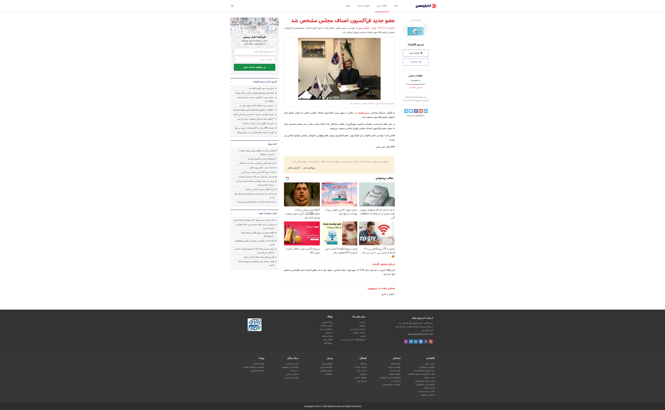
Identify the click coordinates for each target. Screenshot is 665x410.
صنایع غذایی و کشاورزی (425, 384)
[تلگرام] (411, 341)
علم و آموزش (396, 363)
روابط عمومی (327, 322)
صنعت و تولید (429, 377)
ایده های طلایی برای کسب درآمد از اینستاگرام (257, 163)
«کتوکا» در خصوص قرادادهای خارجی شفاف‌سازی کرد (253, 110)
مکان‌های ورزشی (326, 367)
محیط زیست (396, 381)
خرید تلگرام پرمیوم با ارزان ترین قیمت (259, 189)
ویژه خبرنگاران (327, 336)
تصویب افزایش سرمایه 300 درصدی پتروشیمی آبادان (253, 114)
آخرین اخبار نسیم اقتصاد (265, 82)
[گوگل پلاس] (431, 341)
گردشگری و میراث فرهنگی (390, 377)
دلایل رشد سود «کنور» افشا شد (261, 88)
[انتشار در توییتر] (411, 111)
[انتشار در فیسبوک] (416, 111)
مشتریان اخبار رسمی (357, 329)
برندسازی (328, 332)
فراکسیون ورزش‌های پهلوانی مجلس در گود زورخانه (254, 93)
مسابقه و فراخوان (257, 370)
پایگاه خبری (381, 6)
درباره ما (362, 322)
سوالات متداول (359, 332)
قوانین (362, 336)
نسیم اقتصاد (415, 44)
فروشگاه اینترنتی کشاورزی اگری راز (261, 158)
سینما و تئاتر (362, 370)
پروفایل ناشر (309, 168)
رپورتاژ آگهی (328, 343)
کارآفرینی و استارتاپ (427, 367)
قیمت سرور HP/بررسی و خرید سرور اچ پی (257, 172)
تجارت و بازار (430, 363)
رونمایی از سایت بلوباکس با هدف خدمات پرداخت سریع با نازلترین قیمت (255, 183)
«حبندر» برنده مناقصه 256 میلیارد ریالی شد (256, 105)
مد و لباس (294, 370)
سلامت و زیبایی (292, 363)
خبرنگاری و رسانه (325, 329)
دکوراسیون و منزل (291, 377)
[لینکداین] (416, 341)
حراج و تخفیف (258, 363)
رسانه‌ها (364, 363)
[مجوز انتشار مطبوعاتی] (254, 325)
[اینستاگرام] (406, 341)
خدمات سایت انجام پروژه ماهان (262, 167)
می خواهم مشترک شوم (254, 67)
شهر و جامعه (396, 370)
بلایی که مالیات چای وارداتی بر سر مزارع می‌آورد (255, 132)
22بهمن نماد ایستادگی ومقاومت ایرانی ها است (255, 119)
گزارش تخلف (293, 168)
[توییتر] (421, 341)
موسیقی (363, 374)
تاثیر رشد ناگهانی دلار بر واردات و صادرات (258, 123)
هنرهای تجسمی (360, 377)
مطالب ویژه (328, 339)
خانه (396, 6)
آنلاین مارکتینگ (326, 325)
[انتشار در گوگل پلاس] (421, 111)
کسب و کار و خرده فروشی (425, 381)
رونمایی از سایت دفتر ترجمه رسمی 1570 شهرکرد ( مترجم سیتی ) (255, 226)
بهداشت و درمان (394, 367)
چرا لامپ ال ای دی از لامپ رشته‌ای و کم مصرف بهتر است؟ (254, 195)
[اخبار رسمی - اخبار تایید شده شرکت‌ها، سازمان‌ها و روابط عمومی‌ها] (425, 6)
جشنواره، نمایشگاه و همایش (253, 367)
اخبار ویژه (272, 144)
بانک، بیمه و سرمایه (427, 391)
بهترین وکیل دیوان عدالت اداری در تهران (259, 257)
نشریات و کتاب (361, 367)
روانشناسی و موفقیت (290, 367)
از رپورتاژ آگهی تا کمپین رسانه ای (353, 339)
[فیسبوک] (426, 341)
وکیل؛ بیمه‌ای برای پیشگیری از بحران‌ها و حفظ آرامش (256, 263)
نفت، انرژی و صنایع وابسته (424, 370)
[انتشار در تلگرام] (406, 111)
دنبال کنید (414, 61)
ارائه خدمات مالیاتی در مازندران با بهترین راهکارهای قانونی (254, 242)
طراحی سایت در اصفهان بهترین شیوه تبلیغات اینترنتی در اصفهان (256, 152)
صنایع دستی (362, 381)
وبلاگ (347, 6)
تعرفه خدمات (363, 6)
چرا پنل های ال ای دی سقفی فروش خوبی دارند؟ (255, 201)
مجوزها (362, 325)
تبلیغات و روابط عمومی (392, 384)
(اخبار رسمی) (363, 28)
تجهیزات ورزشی (326, 370)
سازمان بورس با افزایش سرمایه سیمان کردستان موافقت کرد (255, 99)
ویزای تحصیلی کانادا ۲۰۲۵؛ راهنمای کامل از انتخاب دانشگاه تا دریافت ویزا (254, 250)
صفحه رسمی (414, 53)
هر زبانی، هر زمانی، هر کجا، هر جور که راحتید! (256, 176)
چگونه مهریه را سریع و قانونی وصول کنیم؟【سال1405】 (257, 234)
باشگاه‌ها (329, 374)
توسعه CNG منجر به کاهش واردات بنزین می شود (254, 128)
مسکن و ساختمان (428, 394)
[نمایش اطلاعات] (415, 87)
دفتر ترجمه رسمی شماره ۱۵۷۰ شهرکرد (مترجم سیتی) (254, 220)
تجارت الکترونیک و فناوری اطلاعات (421, 374)
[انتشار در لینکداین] (426, 111)
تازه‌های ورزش (327, 363)
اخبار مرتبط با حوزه (268, 213)
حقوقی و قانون (388, 294)
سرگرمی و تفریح (292, 374)
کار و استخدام (429, 388)
